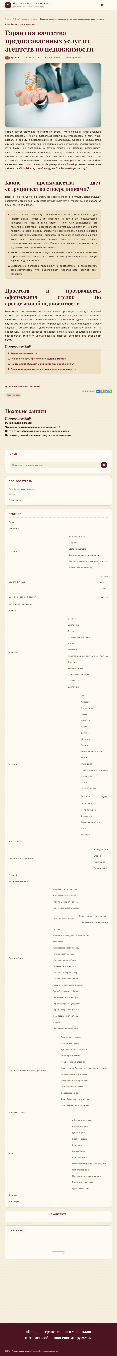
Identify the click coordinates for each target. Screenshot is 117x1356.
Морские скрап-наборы (64, 960)
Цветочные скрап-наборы (65, 1028)
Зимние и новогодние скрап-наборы (71, 935)
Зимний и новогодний (92, 751)
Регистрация (15, 500)
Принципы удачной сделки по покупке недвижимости (43, 369)
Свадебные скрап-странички (75, 1099)
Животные (86, 739)
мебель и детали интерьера (94, 770)
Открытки (98, 856)
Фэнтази (13, 1195)
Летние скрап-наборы (63, 954)
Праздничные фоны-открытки (86, 1176)
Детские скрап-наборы (64, 918)
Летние (71, 643)
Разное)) (13, 875)
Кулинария (86, 764)
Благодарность (101, 849)
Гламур (84, 714)
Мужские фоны (79, 1157)
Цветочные (73, 687)
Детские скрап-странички (74, 1049)
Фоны (11, 1153)
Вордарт (13, 551)
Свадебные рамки (70, 1093)
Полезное (103, 597)
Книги (84, 757)
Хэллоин (57, 1022)
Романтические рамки (72, 1086)
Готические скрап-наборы (66, 908)
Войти (12, 494)
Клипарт (13, 764)
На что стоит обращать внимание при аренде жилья (42, 363)
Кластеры (13, 652)
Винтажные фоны (80, 1126)
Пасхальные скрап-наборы (66, 972)
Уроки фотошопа (17, 1112)
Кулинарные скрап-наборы (66, 948)
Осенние (72, 662)
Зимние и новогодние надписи (84, 555)
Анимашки (14, 528)
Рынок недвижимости (24, 353)
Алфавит (85, 702)
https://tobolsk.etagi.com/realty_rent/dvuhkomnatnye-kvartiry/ (49, 168)
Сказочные (73, 680)
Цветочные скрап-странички (75, 1105)
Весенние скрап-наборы (65, 889)
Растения (85, 796)
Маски (102, 582)
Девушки (85, 720)
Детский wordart (77, 549)
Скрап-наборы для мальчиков (93, 922)
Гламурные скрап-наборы (65, 902)
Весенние (72, 618)
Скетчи (102, 588)
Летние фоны (78, 1151)
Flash (11, 522)
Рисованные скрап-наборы (66, 978)
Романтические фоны (82, 1182)
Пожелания (99, 862)
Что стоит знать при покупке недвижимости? (38, 358)
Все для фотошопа (18, 582)
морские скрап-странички (74, 1062)
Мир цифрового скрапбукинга (32, 3)
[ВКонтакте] (98, 391)
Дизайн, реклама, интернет (21, 24)
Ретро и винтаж (89, 803)
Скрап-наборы (16, 958)
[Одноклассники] (102, 391)
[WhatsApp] (110, 391)
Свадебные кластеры (78, 674)
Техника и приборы (90, 822)
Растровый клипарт (18, 881)
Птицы (84, 782)
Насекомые (86, 776)
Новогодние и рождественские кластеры (88, 656)
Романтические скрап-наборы (68, 985)
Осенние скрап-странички (74, 1074)
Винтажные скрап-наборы (65, 895)
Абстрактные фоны (81, 1120)
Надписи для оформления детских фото (88, 561)
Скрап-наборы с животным (66, 1009)
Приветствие (100, 868)
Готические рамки (70, 1043)
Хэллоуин (85, 834)
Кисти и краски (79, 1139)
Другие (56, 929)
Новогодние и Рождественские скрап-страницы (84, 1068)
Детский (85, 733)
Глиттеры (103, 576)
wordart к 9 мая (77, 536)
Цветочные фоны (80, 1188)
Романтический (88, 810)
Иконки (12, 610)
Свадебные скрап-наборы (65, 991)
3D (82, 695)
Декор (84, 726)
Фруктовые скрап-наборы (65, 1016)
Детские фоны (79, 1132)
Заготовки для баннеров (21, 604)
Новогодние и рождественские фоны (90, 1163)
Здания (84, 745)
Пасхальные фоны (81, 1169)
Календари (58, 941)
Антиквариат (87, 708)
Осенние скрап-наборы (64, 966)
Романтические (75, 668)
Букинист (15, 57)
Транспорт (86, 828)
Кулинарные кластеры (79, 637)
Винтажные (73, 625)
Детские (72, 631)
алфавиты (74, 542)
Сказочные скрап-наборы (65, 997)
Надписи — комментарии (21, 858)
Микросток (14, 841)
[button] (53, 95)
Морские (72, 649)
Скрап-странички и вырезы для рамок (28, 1070)
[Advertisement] (58, 1293)
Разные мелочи (88, 788)
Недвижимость (13, 395)
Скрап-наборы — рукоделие (66, 1003)
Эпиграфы (14, 1201)
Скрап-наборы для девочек (92, 916)
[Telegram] (106, 391)
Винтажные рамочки (71, 1037)
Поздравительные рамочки (74, 1080)
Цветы (105, 796)
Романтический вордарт (81, 567)
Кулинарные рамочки (71, 1055)
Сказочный (86, 816)
